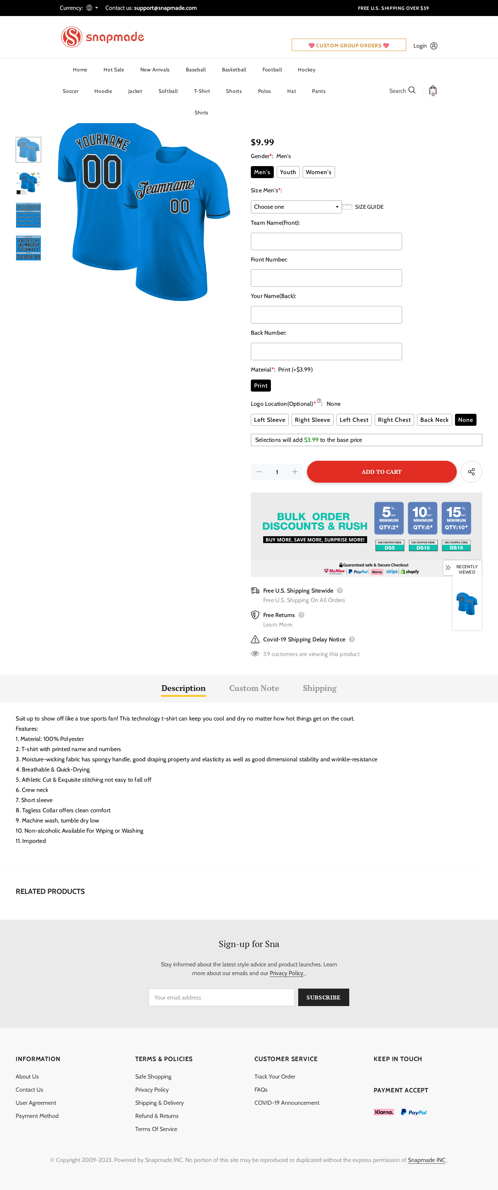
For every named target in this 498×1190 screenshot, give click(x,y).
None (465, 419)
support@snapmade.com (165, 7)
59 (266, 654)
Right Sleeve (312, 419)
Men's (262, 172)
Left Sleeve (269, 419)
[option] (144, 207)
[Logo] (107, 37)
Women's (319, 172)
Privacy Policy (286, 973)
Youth (288, 172)
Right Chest (394, 419)
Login (420, 45)
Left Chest (354, 419)
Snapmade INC (427, 1159)
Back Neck (434, 419)
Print (261, 385)
